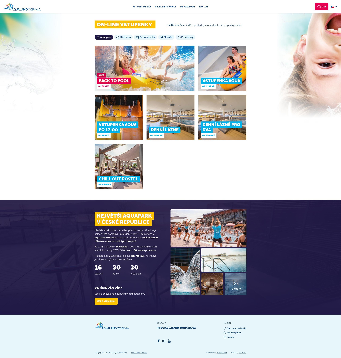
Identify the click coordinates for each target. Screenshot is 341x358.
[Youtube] (169, 341)
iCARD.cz (242, 352)
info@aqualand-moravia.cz (176, 327)
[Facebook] (159, 341)
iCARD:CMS (222, 352)
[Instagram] (163, 341)
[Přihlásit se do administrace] (338, 355)
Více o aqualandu (106, 301)
